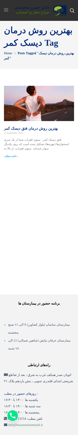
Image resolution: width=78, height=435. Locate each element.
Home (8, 53)
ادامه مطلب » (11, 156)
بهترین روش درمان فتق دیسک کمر (31, 128)
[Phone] (12, 415)
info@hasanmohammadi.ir (25, 425)
